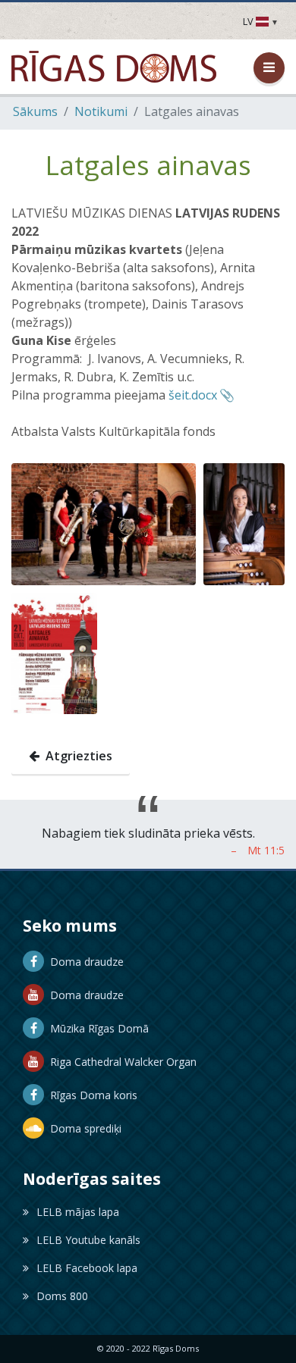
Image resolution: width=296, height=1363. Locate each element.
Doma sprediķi (82, 1128)
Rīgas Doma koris (90, 1095)
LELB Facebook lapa (86, 1268)
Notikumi (101, 111)
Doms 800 (62, 1296)
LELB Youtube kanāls (88, 1240)
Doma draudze (84, 961)
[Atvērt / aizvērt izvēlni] (269, 67)
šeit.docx (192, 395)
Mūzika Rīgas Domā (96, 1028)
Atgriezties (75, 755)
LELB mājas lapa (77, 1212)
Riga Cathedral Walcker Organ (120, 1061)
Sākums (35, 111)
